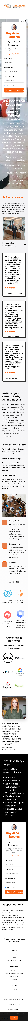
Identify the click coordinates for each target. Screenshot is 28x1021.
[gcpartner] (20, 667)
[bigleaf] (20, 681)
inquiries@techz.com (14, 1009)
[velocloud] (8, 667)
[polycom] (8, 681)
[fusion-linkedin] (25, 244)
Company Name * (9, 76)
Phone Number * (9, 67)
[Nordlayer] (20, 656)
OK (14, 1017)
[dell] (8, 653)
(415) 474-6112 (16, 1004)
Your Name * (8, 58)
